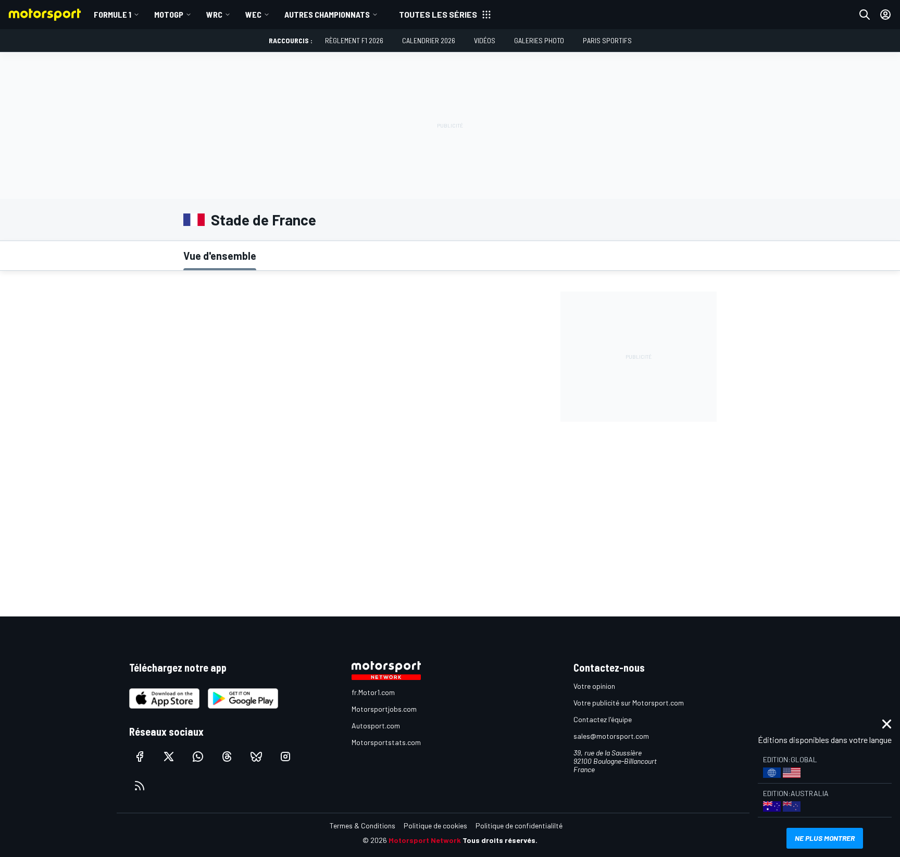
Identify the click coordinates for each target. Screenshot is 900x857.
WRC (214, 14)
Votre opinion (594, 686)
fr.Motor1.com (373, 692)
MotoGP (168, 14)
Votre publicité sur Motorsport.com (628, 702)
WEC (253, 14)
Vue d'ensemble (219, 255)
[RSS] (139, 785)
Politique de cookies (435, 825)
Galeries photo (539, 40)
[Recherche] (864, 14)
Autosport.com (376, 725)
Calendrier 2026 (428, 40)
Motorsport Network (425, 840)
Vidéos (484, 40)
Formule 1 (112, 14)
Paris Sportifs (607, 40)
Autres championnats (327, 14)
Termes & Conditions (362, 825)
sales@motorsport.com (611, 736)
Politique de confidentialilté (519, 825)
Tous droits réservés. (500, 840)
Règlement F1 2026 (354, 40)
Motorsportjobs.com (384, 708)
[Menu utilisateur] (885, 14)
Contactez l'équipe (602, 719)
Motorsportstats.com (386, 742)
